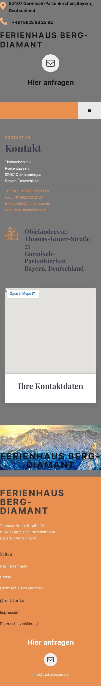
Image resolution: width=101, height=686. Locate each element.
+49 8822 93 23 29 (34, 191)
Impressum (9, 612)
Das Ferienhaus (13, 566)
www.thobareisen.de (30, 210)
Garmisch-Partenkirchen (21, 588)
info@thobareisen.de (33, 203)
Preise (5, 577)
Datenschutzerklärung (19, 623)
